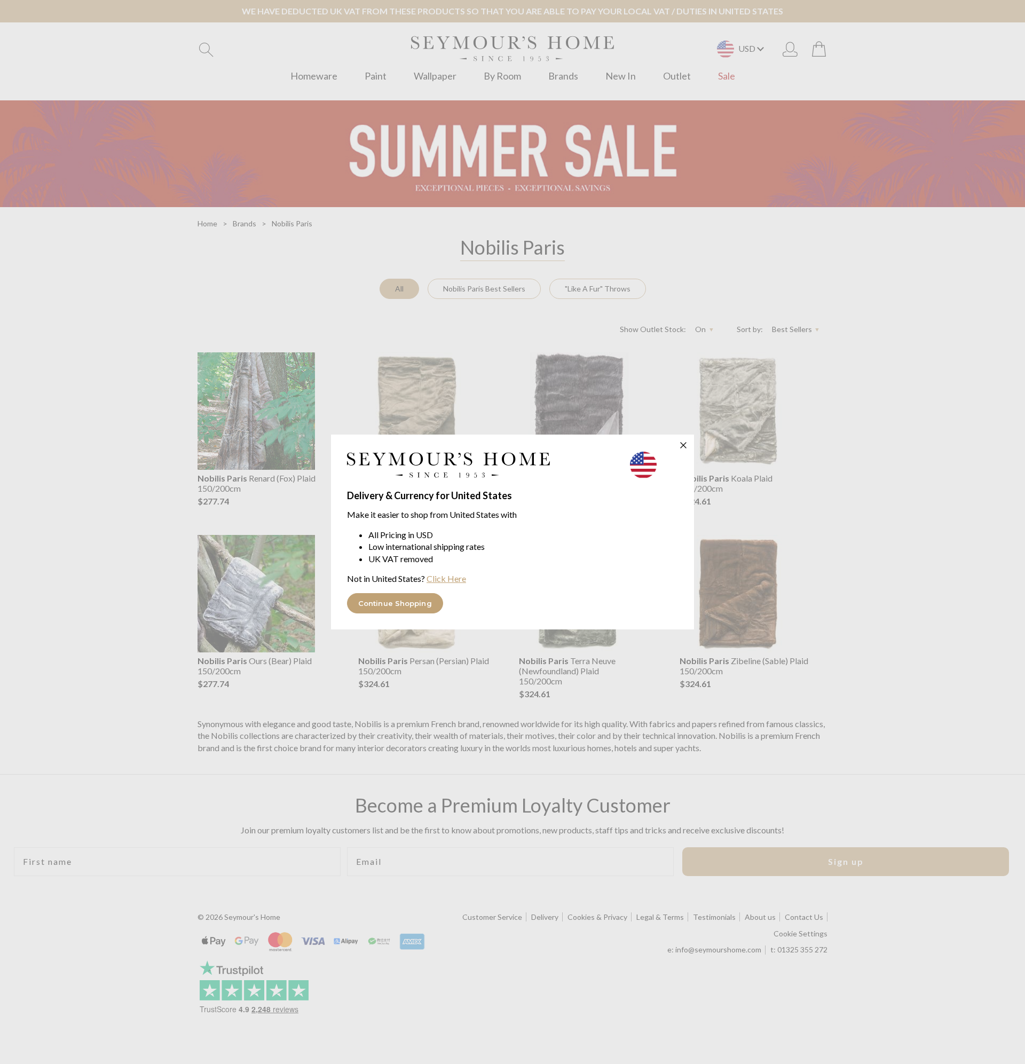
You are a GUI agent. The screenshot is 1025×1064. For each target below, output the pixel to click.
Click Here (446, 578)
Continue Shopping (395, 603)
